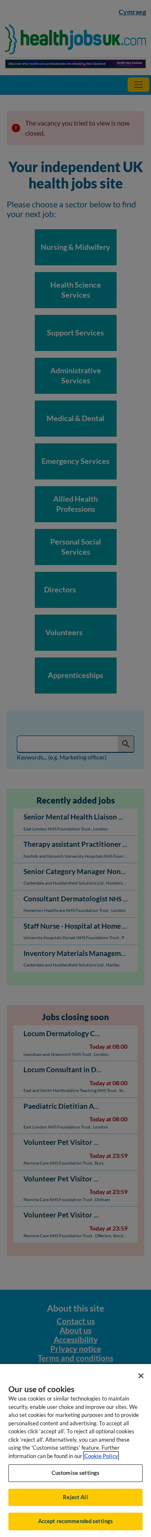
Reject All (75, 1497)
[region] (75, 1450)
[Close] (141, 1376)
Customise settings (75, 1472)
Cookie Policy (101, 1456)
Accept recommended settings (75, 1521)
